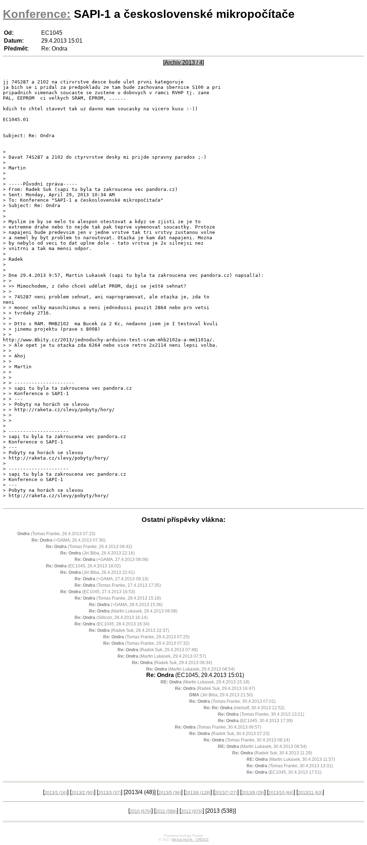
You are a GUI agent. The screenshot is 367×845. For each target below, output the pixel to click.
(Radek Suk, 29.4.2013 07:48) (158, 649)
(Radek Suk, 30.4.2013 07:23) (229, 733)
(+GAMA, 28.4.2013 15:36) (126, 604)
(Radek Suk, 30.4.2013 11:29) (272, 752)
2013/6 (197, 792)
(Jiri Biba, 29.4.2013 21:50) (221, 694)
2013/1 (55, 792)
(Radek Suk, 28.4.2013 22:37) (129, 630)
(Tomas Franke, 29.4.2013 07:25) (146, 636)
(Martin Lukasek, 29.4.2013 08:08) (133, 611)
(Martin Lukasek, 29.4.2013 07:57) (162, 656)
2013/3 (109, 792)
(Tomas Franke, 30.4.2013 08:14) (247, 740)
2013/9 (253, 792)
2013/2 (82, 792)
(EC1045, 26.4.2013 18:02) (83, 565)
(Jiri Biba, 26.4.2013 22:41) (97, 572)
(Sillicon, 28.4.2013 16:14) (111, 617)
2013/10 (281, 792)
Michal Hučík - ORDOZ (190, 839)
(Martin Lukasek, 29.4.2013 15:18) (205, 682)
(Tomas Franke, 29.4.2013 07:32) (146, 643)
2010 (140, 811)
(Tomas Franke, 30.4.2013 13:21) (261, 714)
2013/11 (310, 792)
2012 (191, 811)
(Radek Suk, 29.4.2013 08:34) (172, 662)
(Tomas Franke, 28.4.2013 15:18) (118, 598)
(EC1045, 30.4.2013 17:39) (255, 720)
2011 (166, 811)
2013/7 (226, 792)
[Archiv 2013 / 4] (183, 62)
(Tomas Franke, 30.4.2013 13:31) (290, 765)
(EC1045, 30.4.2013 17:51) (284, 772)
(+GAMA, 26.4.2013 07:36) (68, 540)
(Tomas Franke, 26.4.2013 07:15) (56, 533)
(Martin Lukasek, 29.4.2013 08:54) (190, 669)
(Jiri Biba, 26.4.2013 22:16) (97, 553)
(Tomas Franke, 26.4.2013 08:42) (89, 546)
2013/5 (169, 792)
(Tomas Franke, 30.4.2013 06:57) (218, 727)
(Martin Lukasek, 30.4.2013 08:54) (262, 746)
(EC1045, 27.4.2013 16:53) (97, 591)
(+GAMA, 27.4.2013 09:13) (111, 578)
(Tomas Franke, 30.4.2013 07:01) (232, 701)
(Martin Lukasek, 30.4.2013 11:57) (291, 759)
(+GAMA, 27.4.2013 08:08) (111, 559)
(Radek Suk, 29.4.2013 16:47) (215, 688)
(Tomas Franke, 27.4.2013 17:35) (118, 585)
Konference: (37, 14)
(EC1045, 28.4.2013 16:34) (112, 623)
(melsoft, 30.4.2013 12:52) (244, 707)
